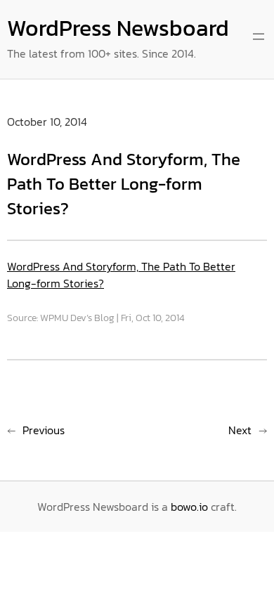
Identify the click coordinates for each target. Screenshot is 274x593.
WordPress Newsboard (118, 28)
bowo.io (189, 506)
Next (240, 430)
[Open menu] (258, 36)
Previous (43, 430)
